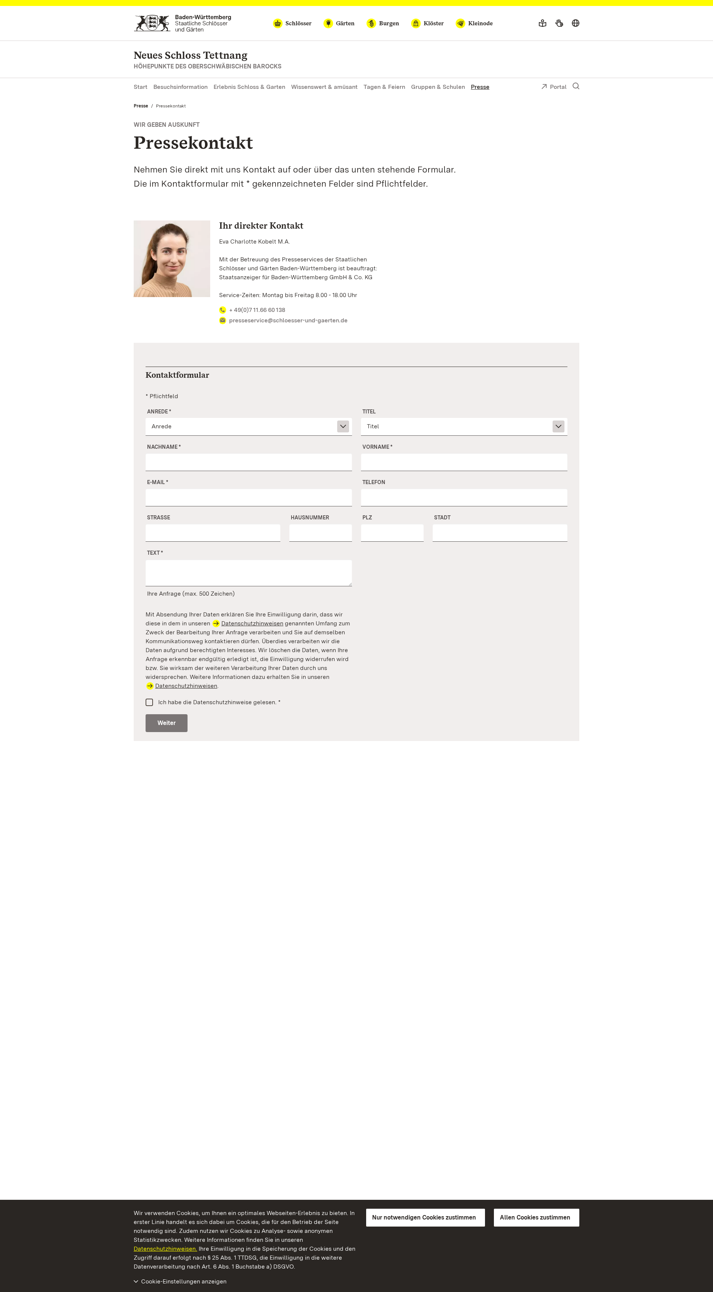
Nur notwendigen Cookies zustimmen (424, 1217)
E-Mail (157, 482)
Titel (369, 412)
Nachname (164, 447)
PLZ (367, 518)
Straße (158, 518)
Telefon (373, 482)
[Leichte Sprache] (542, 23)
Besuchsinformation (180, 86)
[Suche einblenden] (576, 86)
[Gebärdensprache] (559, 23)
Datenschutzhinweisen (252, 623)
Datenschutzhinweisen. (165, 1248)
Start (140, 86)
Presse (480, 86)
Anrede (159, 412)
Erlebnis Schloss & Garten (249, 86)
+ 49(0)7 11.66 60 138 (257, 309)
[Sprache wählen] (575, 23)
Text (155, 553)
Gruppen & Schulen (438, 86)
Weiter (166, 722)
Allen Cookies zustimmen (535, 1217)
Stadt (442, 518)
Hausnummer (310, 518)
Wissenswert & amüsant (324, 86)
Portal (558, 86)
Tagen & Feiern (384, 86)
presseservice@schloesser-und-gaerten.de (288, 320)
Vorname (377, 447)
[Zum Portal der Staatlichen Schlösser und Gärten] (182, 23)
